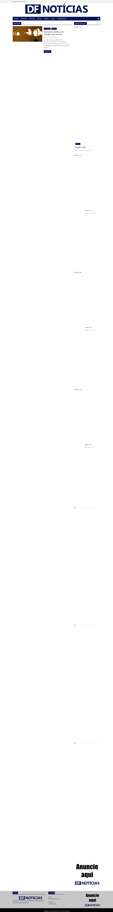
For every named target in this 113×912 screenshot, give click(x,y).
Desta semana (47, 28)
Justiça (39, 18)
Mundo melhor (61, 18)
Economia (24, 18)
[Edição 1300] (79, 329)
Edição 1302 (80, 147)
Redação (57, 37)
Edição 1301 (88, 210)
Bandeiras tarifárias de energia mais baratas (54, 33)
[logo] (29, 897)
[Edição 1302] (87, 84)
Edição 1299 (88, 444)
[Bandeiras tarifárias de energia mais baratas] (27, 34)
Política (46, 18)
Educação (32, 18)
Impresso (78, 143)
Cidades (16, 18)
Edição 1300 (88, 327)
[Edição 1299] (79, 446)
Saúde (53, 18)
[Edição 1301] (79, 212)
